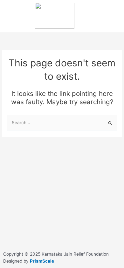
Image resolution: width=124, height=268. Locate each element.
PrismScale (42, 261)
